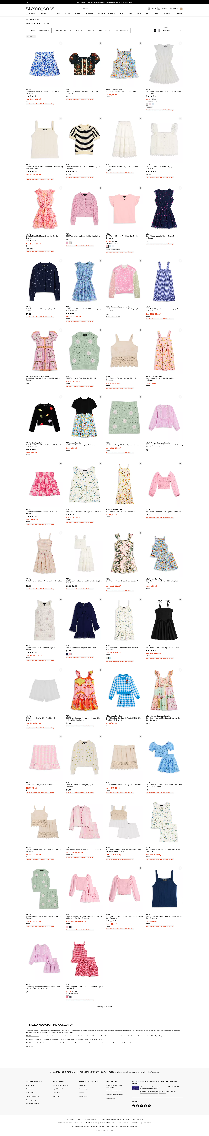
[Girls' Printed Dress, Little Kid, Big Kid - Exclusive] (164, 350)
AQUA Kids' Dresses (32, 1036)
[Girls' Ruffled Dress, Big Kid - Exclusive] (84, 620)
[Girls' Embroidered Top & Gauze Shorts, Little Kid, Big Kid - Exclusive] (124, 822)
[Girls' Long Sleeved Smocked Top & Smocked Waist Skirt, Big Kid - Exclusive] (84, 888)
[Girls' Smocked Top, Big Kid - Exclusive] (124, 64)
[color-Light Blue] (110, 658)
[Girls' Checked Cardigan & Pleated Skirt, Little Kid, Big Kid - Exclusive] (124, 690)
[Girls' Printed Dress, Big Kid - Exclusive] (124, 484)
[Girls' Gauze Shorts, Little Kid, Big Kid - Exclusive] (44, 690)
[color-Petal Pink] (67, 243)
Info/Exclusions (153, 1072)
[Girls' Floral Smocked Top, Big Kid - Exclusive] (164, 484)
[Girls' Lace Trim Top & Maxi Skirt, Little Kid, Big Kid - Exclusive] (84, 553)
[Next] (61, 64)
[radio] (147, 104)
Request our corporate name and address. (124, 1126)
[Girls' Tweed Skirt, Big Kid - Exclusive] (44, 757)
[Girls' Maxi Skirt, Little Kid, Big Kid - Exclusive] (124, 139)
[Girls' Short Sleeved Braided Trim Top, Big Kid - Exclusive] (84, 64)
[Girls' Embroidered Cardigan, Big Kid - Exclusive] (44, 281)
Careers (81, 1092)
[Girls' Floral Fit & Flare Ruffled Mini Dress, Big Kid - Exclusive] (84, 281)
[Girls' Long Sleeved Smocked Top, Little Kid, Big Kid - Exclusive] (124, 888)
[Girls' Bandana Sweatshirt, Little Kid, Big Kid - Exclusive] (124, 281)
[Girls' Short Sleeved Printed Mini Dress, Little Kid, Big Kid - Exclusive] (84, 690)
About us (82, 1085)
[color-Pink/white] (150, 104)
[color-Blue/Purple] (153, 104)
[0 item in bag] (181, 8)
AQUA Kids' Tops (31, 1039)
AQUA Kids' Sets (31, 1043)
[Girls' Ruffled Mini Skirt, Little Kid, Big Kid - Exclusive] (44, 64)
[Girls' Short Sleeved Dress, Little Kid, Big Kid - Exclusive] (44, 350)
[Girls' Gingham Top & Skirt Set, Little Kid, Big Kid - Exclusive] (84, 959)
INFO (132, 2)
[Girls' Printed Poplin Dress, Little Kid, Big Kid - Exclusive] (124, 553)
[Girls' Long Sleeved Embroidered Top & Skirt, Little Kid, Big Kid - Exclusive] (44, 959)
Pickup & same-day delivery (114, 1094)
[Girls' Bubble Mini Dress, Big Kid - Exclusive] (164, 620)
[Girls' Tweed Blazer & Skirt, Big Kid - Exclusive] (84, 822)
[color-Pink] (70, 654)
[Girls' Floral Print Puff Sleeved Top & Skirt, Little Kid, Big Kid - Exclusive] (164, 757)
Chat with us (30, 1085)
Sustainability (83, 1096)
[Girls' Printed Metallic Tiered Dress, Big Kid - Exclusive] (164, 208)
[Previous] (29, 64)
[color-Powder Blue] (110, 246)
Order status (56, 1092)
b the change (83, 1089)
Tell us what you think (32, 1103)
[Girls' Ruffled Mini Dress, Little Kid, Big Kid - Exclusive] (44, 208)
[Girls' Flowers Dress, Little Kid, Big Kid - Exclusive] (44, 620)
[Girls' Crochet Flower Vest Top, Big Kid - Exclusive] (124, 350)
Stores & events (110, 1098)
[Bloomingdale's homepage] (27, 19)
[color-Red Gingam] (67, 997)
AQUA (32, 19)
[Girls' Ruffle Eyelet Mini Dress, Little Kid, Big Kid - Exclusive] (164, 64)
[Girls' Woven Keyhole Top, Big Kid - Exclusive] (84, 484)
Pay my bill (56, 1096)
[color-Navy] (67, 654)
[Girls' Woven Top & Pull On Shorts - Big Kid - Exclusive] (164, 822)
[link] (44, 96)
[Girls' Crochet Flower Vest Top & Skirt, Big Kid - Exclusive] (44, 822)
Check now (162, 1093)
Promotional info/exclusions (149, 1093)
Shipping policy (31, 1100)
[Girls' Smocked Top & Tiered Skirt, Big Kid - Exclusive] (164, 553)
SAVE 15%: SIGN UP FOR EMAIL (64, 1072)
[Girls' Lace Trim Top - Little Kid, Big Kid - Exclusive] (164, 139)
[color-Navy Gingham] (70, 997)
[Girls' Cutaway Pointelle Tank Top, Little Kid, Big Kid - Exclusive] (44, 139)
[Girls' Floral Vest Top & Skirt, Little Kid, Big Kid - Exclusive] (44, 888)
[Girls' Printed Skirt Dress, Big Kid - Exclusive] (84, 417)
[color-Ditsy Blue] (107, 658)
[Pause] (181, 2)
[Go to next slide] (179, 2)
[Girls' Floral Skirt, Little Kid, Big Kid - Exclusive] (124, 417)
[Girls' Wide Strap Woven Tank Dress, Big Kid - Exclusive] (164, 281)
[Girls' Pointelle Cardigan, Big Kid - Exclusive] (84, 208)
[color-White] (147, 104)
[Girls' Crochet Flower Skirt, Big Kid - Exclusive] (124, 757)
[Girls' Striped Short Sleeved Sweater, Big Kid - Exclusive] (84, 139)
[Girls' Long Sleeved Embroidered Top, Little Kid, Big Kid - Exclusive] (164, 417)
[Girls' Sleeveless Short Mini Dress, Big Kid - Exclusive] (124, 620)
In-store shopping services (114, 1091)
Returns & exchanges (32, 1096)
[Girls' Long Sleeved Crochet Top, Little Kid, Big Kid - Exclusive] (44, 417)
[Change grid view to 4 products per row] (155, 30)
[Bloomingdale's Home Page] (40, 9)
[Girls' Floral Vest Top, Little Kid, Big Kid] (84, 350)
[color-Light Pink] (67, 927)
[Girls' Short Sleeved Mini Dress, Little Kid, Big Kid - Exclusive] (164, 690)
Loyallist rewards (58, 1089)
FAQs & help (30, 1092)
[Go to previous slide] (27, 2)
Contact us (29, 1089)
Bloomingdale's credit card (61, 1085)
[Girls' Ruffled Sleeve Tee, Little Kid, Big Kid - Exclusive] (124, 208)
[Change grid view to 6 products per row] (159, 30)
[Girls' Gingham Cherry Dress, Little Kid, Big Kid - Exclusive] (44, 553)
